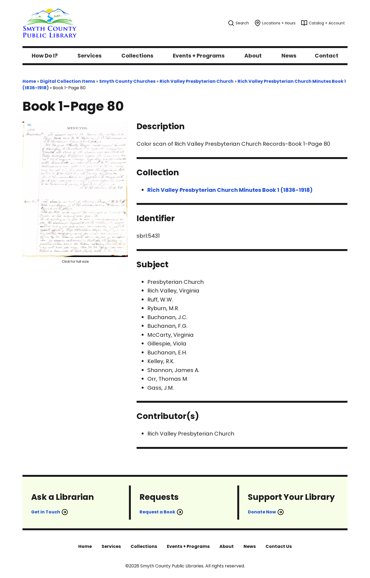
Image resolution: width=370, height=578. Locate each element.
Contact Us (278, 546)
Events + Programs (188, 546)
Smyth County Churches (127, 81)
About (226, 546)
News (250, 546)
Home (29, 81)
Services (111, 546)
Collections (144, 546)
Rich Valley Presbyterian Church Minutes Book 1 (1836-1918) (230, 190)
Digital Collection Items (67, 81)
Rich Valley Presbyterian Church (196, 81)
